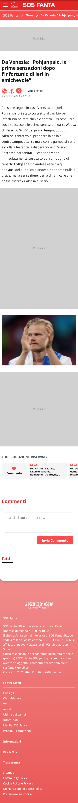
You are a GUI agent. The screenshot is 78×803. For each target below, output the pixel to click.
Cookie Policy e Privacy (18, 783)
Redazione (10, 751)
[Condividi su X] (19, 91)
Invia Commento (55, 540)
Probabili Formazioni (17, 731)
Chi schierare (12, 698)
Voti (5, 704)
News (29, 15)
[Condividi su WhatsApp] (4, 91)
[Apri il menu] (5, 4)
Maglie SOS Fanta (15, 725)
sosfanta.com (20, 635)
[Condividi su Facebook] (11, 91)
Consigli (8, 693)
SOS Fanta (11, 15)
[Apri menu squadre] (14, 5)
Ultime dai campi (14, 714)
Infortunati (10, 720)
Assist (7, 709)
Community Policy (15, 778)
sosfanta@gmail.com (17, 667)
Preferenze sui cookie (17, 794)
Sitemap (8, 772)
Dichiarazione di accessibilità (22, 789)
